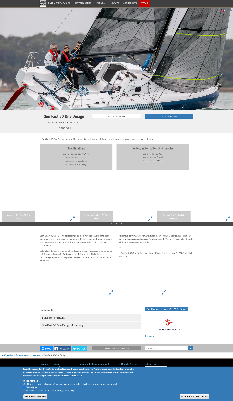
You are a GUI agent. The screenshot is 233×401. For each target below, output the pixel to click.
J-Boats (114, 3)
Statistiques (31, 387)
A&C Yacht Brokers (128, 364)
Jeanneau (100, 3)
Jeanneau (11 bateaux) (50, 364)
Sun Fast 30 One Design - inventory (62, 325)
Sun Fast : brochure (53, 317)
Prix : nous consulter (116, 116)
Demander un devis (169, 116)
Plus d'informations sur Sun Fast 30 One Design (166, 309)
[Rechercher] (190, 348)
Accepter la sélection (35, 396)
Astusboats (130, 3)
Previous (6, 228)
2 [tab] (116, 224)
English (228, 10)
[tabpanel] (39, 201)
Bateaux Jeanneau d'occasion (116, 348)
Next (227, 228)
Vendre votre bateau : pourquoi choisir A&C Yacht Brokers (94, 365)
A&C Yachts (7, 355)
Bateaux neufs (83, 3)
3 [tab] (122, 224)
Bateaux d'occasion (59, 3)
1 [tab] (111, 224)
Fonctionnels (32, 380)
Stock (144, 3)
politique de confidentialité (69, 375)
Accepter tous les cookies (194, 396)
